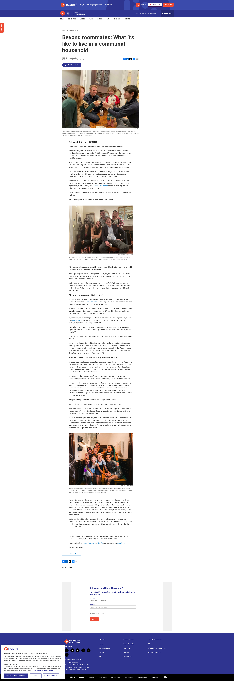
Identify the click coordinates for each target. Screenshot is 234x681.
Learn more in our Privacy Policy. (43, 670)
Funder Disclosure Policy (155, 640)
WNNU (77, 664)
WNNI (87, 664)
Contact (101, 644)
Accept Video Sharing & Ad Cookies (16, 675)
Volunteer (126, 652)
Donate (169, 5)
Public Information (128, 644)
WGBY (65, 664)
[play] (62, 13)
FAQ (149, 644)
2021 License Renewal (154, 652)
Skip (35, 675)
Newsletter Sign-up (105, 648)
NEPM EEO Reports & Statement (157, 648)
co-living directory (90, 302)
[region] (33, 662)
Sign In (143, 4)
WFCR (69, 664)
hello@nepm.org (72, 669)
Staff (101, 656)
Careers (101, 652)
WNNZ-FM (82, 664)
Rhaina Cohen (77, 320)
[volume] (68, 13)
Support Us (126, 648)
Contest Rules (127, 656)
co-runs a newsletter (100, 186)
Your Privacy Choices (51, 675)
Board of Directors (128, 640)
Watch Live (155, 5)
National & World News (70, 30)
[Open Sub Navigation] (65, 19)
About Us (102, 640)
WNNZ (73, 664)
